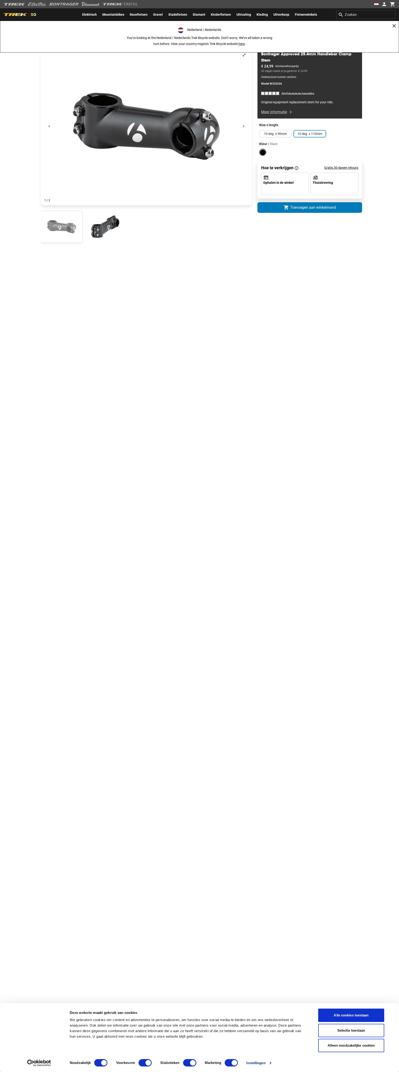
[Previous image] (49, 126)
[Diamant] (91, 4)
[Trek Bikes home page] (14, 4)
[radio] (61, 226)
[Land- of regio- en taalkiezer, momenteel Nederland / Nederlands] (376, 4)
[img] (270, 93)
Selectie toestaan (351, 1030)
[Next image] (243, 126)
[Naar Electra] (37, 4)
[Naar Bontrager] (64, 4)
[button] (146, 126)
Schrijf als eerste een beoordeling (297, 93)
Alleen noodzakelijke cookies (351, 1045)
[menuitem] (89, 14)
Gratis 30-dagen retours (341, 168)
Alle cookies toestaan (351, 1015)
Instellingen (255, 1063)
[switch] (145, 1062)
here (242, 44)
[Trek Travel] (120, 4)
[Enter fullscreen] (244, 55)
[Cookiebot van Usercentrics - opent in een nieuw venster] (39, 1063)
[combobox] (365, 14)
